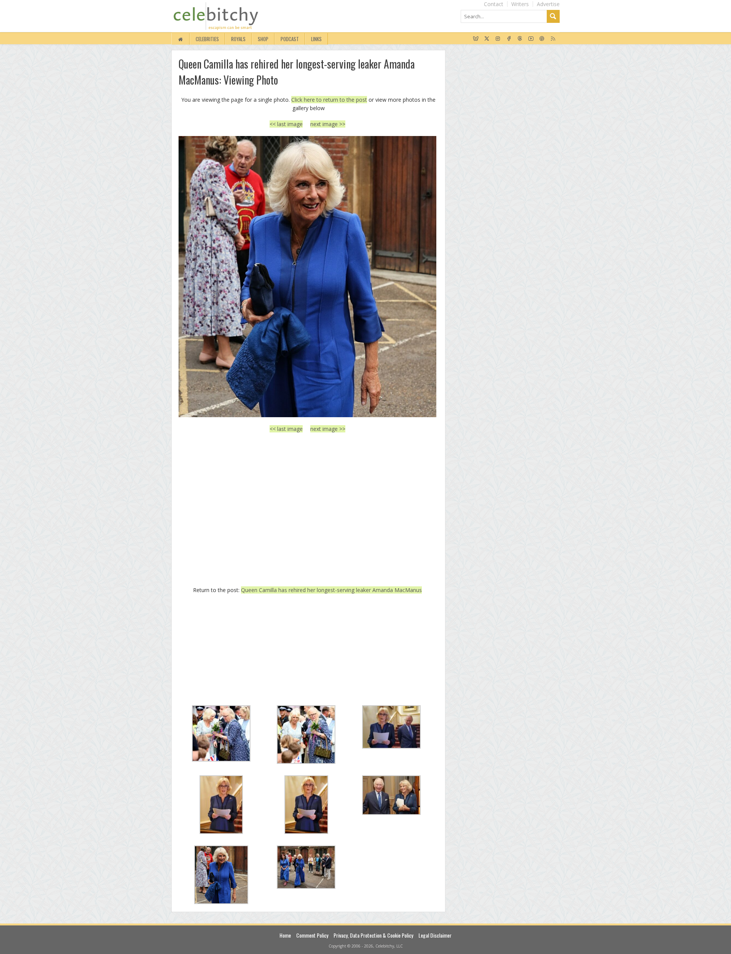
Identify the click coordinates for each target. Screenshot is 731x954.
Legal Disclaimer (435, 935)
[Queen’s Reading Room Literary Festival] (307, 276)
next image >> (327, 124)
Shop (263, 39)
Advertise (548, 4)
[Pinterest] (542, 39)
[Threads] (520, 39)
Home (285, 935)
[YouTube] (531, 39)
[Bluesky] (476, 39)
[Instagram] (498, 39)
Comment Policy (312, 935)
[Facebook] (509, 39)
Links (316, 39)
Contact (493, 4)
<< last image (286, 124)
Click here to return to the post (329, 99)
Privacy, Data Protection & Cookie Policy (373, 935)
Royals (238, 39)
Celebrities (207, 39)
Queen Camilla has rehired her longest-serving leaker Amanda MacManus (331, 590)
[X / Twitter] (487, 39)
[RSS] (553, 39)
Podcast (290, 39)
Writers (520, 4)
